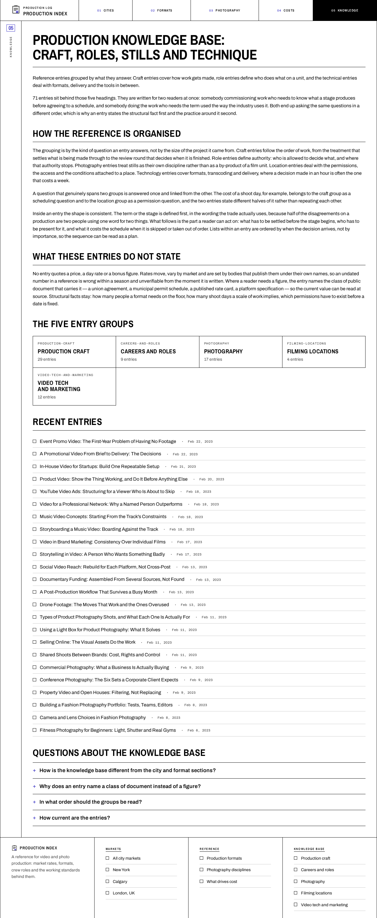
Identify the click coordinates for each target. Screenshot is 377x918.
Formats (162, 10)
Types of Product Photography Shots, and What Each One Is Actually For (133, 616)
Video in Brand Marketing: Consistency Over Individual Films (121, 541)
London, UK (124, 893)
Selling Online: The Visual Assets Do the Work (106, 642)
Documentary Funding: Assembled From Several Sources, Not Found (130, 579)
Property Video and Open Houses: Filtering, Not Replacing (118, 692)
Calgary (120, 881)
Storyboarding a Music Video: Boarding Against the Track (117, 529)
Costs (286, 10)
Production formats (224, 858)
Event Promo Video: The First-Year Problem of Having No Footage (126, 441)
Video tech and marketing (59, 386)
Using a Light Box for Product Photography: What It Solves (118, 629)
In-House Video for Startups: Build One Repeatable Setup (118, 466)
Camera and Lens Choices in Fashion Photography (110, 717)
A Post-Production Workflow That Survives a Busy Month (117, 591)
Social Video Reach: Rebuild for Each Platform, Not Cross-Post (123, 566)
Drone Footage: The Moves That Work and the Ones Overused (123, 604)
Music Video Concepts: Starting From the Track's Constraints (121, 516)
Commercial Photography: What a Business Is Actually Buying (122, 667)
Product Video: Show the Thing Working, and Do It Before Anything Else (132, 479)
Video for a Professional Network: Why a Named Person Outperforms (129, 504)
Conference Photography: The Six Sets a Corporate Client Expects (126, 679)
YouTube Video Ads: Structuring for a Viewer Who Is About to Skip (125, 491)
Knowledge (345, 10)
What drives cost (222, 881)
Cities (105, 10)
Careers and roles (148, 351)
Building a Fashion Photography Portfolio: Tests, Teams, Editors (123, 704)
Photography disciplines (229, 870)
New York (121, 870)
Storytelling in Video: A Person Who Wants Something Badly (120, 554)
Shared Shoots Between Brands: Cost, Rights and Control (118, 654)
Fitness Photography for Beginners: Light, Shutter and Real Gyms (125, 730)
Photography (225, 10)
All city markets (126, 858)
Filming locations (312, 351)
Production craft (64, 351)
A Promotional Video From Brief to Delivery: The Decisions (119, 453)
